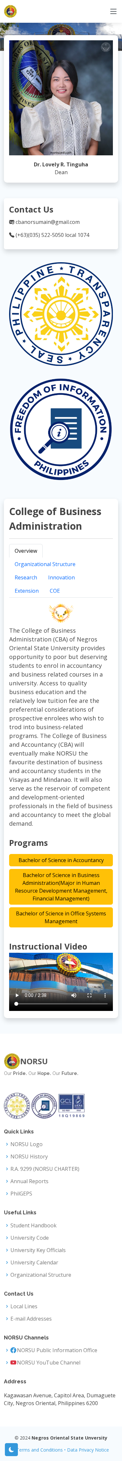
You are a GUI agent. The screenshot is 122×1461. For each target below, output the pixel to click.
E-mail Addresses (31, 1318)
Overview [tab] (26, 550)
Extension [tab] (27, 590)
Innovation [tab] (61, 577)
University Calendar (34, 1262)
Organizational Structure (40, 1274)
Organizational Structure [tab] (45, 564)
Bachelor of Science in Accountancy (61, 860)
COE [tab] (55, 590)
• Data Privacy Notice (86, 1450)
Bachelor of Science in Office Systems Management (61, 917)
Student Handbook (33, 1225)
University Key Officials (38, 1250)
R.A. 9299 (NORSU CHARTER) (44, 1168)
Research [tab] (26, 577)
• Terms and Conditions (38, 1450)
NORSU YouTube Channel (48, 1362)
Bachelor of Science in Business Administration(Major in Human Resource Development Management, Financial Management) (61, 887)
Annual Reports (29, 1181)
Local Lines (23, 1306)
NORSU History (29, 1156)
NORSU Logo (26, 1144)
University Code (29, 1237)
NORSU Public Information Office (57, 1350)
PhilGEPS (21, 1193)
